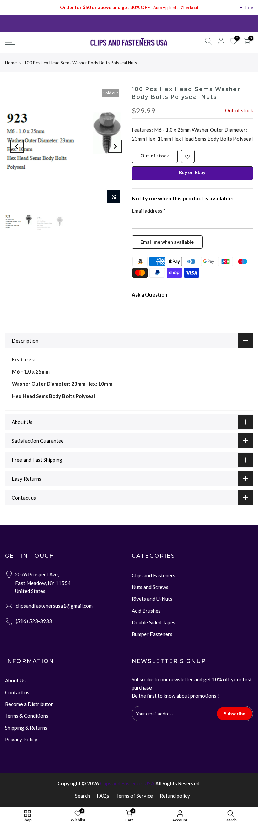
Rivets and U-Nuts (152, 599)
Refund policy (175, 796)
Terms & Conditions (26, 716)
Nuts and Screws (150, 587)
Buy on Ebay (192, 172)
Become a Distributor (29, 704)
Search (82, 796)
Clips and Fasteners (153, 575)
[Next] (115, 146)
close (248, 7)
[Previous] (17, 146)
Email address (149, 211)
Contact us (17, 692)
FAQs (103, 796)
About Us (15, 680)
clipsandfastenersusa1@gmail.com (54, 606)
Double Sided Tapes (153, 622)
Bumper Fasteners (152, 634)
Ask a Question (149, 294)
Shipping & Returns (26, 727)
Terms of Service (134, 796)
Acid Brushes (146, 610)
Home (11, 62)
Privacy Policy (21, 739)
